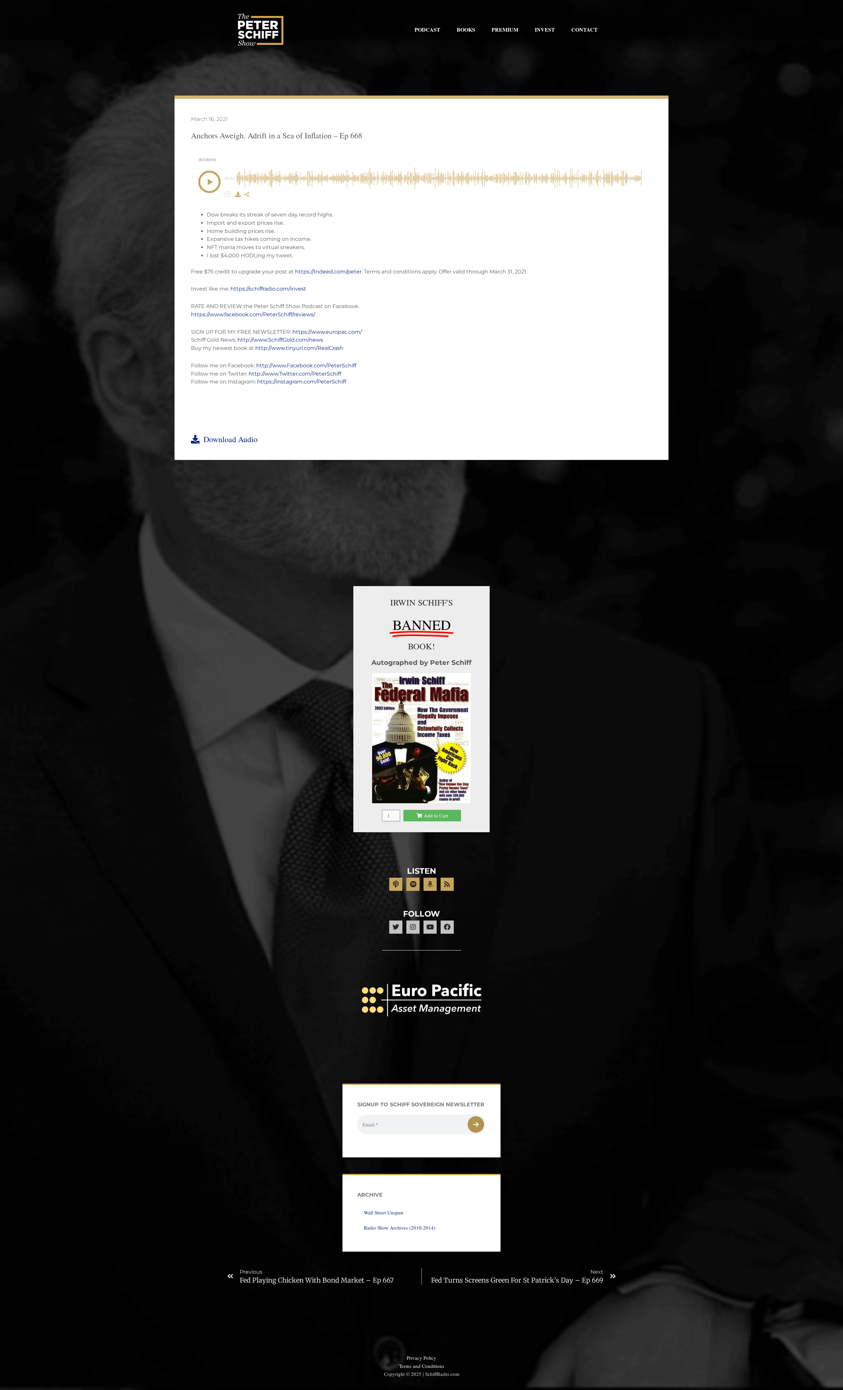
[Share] (246, 194)
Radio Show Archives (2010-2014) (399, 1227)
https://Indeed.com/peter (328, 272)
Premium (505, 29)
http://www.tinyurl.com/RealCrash (299, 348)
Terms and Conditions (421, 1366)
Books (466, 29)
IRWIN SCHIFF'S (421, 602)
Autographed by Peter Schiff (421, 663)
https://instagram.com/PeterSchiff (301, 382)
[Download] (238, 194)
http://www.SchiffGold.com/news (280, 340)
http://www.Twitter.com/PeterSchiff (295, 374)
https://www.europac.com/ (327, 332)
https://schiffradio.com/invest (268, 289)
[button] (209, 182)
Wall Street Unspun (383, 1212)
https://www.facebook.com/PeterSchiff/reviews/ (253, 314)
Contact (584, 29)
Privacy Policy (421, 1357)
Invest (545, 29)
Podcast (427, 29)
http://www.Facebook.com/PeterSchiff (306, 365)
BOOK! (421, 646)
